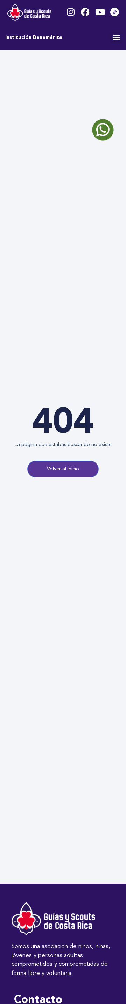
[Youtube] (100, 12)
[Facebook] (85, 12)
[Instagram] (70, 12)
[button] (116, 37)
